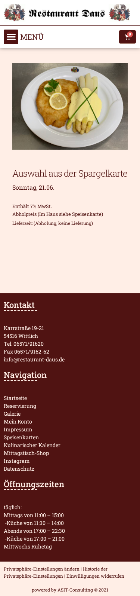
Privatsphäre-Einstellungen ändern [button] (42, 569)
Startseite (15, 397)
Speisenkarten (21, 437)
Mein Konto (18, 421)
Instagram (17, 460)
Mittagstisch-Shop (26, 452)
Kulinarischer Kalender (32, 445)
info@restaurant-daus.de (34, 359)
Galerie (12, 413)
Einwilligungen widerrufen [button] (95, 576)
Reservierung (20, 405)
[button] (11, 37)
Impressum (18, 429)
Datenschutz (19, 468)
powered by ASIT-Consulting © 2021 (70, 590)
